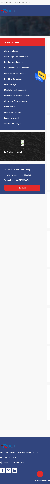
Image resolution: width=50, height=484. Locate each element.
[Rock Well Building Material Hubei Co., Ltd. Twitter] (8, 470)
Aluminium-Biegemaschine (15, 101)
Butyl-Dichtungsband (13, 79)
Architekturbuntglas (13, 123)
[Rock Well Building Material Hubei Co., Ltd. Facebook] (2, 470)
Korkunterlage (10, 84)
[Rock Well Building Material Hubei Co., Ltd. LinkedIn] (14, 470)
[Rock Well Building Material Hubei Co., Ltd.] (8, 11)
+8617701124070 (21, 180)
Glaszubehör (9, 107)
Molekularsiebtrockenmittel (16, 90)
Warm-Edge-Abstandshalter (16, 57)
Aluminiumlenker (11, 51)
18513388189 (25, 175)
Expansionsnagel (11, 118)
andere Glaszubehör (12, 112)
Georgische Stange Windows (16, 68)
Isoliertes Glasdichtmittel (15, 73)
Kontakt (22, 188)
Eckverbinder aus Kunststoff (16, 96)
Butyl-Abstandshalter (13, 62)
